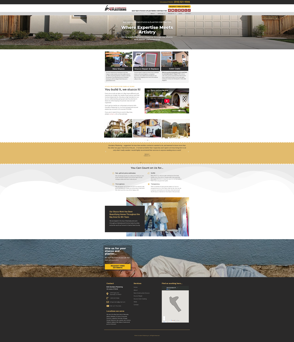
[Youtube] (172, 10)
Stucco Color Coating (140, 299)
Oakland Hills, (115, 322)
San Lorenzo (127, 320)
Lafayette (114, 318)
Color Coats (174, 69)
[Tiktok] (189, 10)
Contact (188, 13)
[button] (106, 129)
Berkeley (113, 316)
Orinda (108, 320)
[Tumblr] (185, 10)
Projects (171, 13)
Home (145, 13)
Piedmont (113, 320)
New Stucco (118, 69)
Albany (108, 316)
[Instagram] (176, 10)
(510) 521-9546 (182, 2)
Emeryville (124, 316)
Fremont (108, 318)
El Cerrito (118, 316)
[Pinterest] (182, 10)
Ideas (180, 13)
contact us (112, 114)
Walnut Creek (122, 322)
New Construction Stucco (142, 293)
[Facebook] (169, 10)
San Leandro (120, 320)
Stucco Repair (138, 296)
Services (160, 13)
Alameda (126, 314)
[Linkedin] (179, 10)
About (153, 13)
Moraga (125, 318)
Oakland (108, 322)
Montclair (120, 318)
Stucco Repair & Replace (146, 69)
